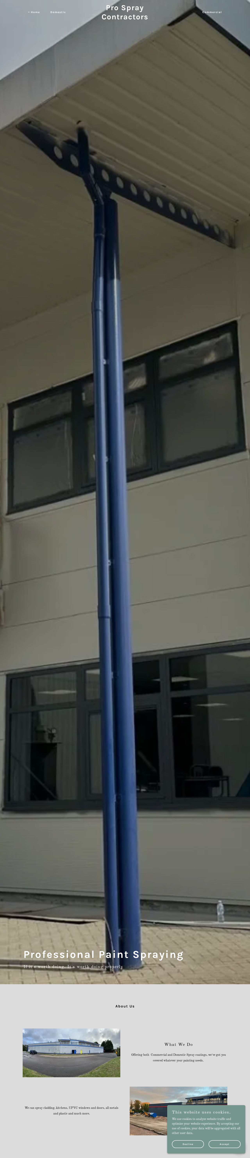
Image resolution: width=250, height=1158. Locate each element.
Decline (188, 1144)
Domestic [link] (58, 12)
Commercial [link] (212, 12)
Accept (224, 1144)
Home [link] (35, 12)
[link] (125, 18)
